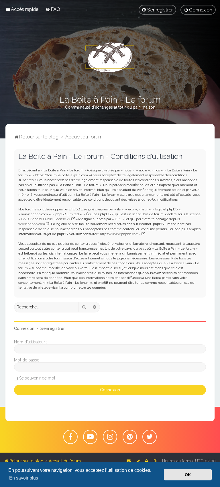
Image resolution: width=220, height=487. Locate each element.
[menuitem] (53, 9)
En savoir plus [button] (23, 478)
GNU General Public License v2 (45, 219)
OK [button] (188, 474)
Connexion (24, 328)
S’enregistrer (52, 328)
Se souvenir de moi (37, 378)
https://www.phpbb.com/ (120, 234)
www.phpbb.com (31, 224)
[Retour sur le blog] (110, 57)
